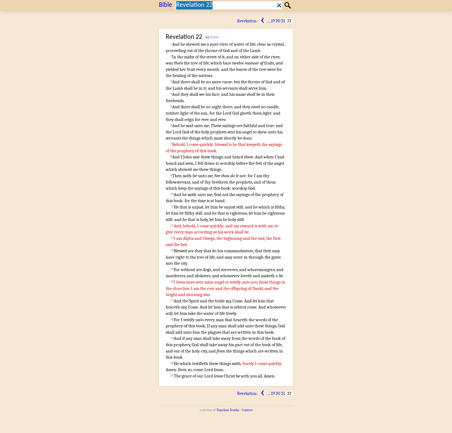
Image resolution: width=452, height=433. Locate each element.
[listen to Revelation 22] (212, 37)
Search (288, 5)
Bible (165, 5)
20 (278, 21)
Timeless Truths (227, 410)
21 (283, 21)
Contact (247, 410)
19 (273, 21)
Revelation (246, 21)
